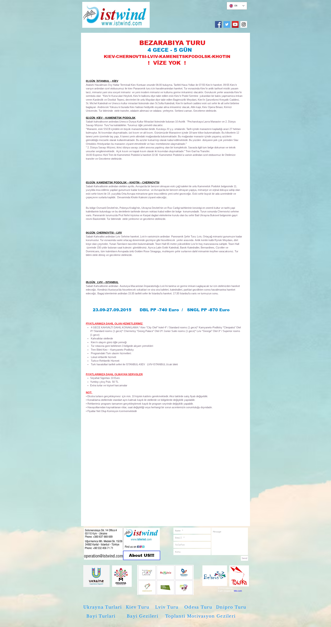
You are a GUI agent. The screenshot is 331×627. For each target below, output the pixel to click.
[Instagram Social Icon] (243, 24)
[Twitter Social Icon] (226, 24)
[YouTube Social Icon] (235, 24)
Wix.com (238, 591)
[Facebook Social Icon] (218, 24)
